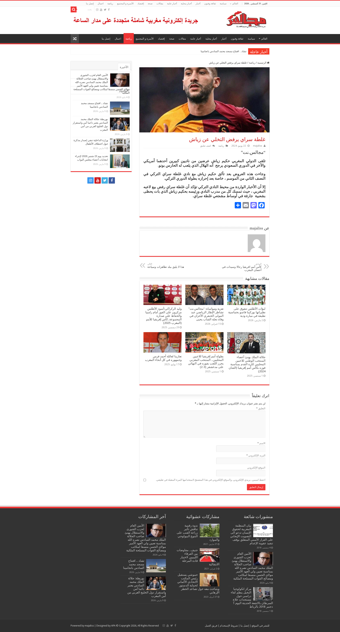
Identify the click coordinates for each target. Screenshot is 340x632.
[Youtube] (101, 9)
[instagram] (97, 9)
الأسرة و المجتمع (125, 3)
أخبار (198, 3)
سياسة (223, 3)
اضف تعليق (205, 145)
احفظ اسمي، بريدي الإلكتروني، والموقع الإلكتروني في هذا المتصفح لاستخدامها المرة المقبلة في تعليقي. (210, 479)
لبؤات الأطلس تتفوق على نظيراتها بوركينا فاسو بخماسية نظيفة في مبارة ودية (246, 312)
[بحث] (74, 9)
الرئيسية (262, 62)
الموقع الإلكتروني (256, 467)
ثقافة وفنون (210, 3)
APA (113, 625)
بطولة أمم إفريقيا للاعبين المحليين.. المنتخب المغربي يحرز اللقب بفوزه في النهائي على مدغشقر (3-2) (206, 362)
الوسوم (123, 90)
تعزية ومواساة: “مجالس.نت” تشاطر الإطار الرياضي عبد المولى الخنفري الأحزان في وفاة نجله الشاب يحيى (206, 314)
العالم (235, 3)
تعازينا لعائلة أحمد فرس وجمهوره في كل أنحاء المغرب (163, 358)
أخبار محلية (186, 3)
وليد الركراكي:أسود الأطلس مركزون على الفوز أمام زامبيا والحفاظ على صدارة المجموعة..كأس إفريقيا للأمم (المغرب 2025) (163, 316)
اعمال (100, 3)
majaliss (257, 145)
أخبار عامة (172, 3)
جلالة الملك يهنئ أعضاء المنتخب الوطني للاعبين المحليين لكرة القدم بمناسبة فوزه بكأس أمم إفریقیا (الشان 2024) (247, 364)
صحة (150, 3)
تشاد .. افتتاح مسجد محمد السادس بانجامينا (224, 51)
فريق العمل (211, 625)
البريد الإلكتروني (255, 455)
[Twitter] (105, 9)
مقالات (159, 3)
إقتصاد (141, 3)
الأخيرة (124, 67)
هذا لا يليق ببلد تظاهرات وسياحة (165, 265)
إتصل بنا (90, 3)
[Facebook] (109, 9)
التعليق (260, 408)
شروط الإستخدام (228, 625)
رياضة (110, 3)
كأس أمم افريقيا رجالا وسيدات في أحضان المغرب (241, 267)
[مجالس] (232, 18)
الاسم (261, 443)
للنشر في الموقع (260, 625)
